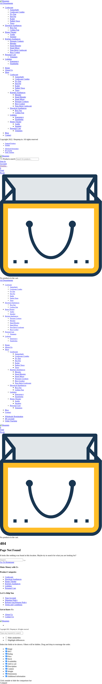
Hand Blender (15, 46)
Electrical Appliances (13, 25)
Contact (8, 135)
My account (8, 150)
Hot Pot (13, 16)
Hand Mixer (15, 48)
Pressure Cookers (17, 41)
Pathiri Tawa (15, 21)
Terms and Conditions (13, 605)
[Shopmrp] (4, 1)
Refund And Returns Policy (16, 602)
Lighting (8, 59)
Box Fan (13, 28)
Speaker (13, 37)
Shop (7, 72)
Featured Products (10, 143)
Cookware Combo (17, 12)
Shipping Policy (11, 600)
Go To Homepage (7, 562)
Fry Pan (13, 14)
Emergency (14, 61)
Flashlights (14, 64)
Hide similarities (14, 638)
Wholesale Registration (12, 149)
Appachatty (14, 10)
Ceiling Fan (14, 30)
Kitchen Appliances (12, 39)
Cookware (9, 7)
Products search (9, 159)
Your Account (10, 598)
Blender (13, 43)
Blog (7, 133)
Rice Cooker (15, 52)
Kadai (12, 19)
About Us (9, 70)
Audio (12, 34)
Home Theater (10, 32)
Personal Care (10, 55)
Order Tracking (9, 152)
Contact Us (9, 617)
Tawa (12, 23)
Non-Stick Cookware (18, 50)
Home (7, 68)
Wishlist (7, 145)
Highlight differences (16, 640)
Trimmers (13, 57)
